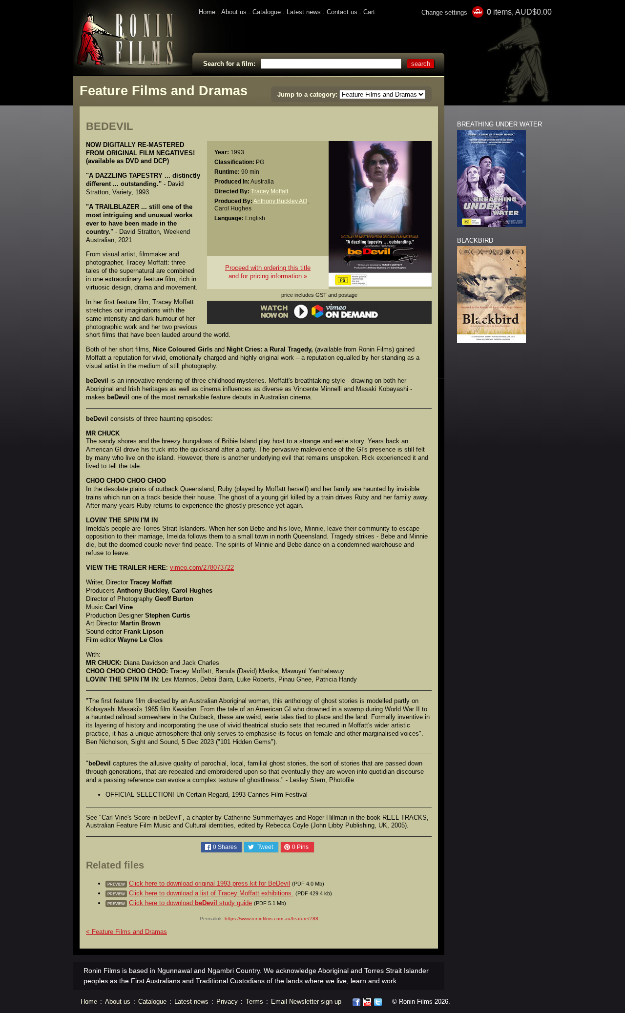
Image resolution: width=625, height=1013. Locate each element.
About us (234, 12)
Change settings (444, 12)
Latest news (304, 12)
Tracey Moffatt (269, 191)
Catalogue (266, 12)
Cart (369, 12)
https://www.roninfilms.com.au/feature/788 (271, 918)
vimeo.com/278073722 (202, 567)
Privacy (227, 1001)
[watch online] (319, 317)
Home (207, 12)
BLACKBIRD (475, 240)
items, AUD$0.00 (519, 12)
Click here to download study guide (190, 903)
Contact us (342, 12)
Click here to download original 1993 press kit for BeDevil (209, 883)
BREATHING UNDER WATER (499, 124)
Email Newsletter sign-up (306, 1001)
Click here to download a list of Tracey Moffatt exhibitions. (211, 893)
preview (116, 884)
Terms (254, 1001)
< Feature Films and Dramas (126, 931)
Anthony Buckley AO (280, 201)
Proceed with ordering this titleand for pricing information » (268, 272)
